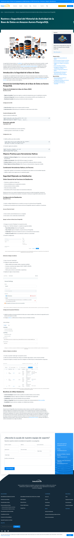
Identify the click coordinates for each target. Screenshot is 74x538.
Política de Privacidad (5, 535)
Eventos (46, 499)
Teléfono (22, 444)
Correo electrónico (40, 444)
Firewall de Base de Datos (5, 502)
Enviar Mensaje (9, 468)
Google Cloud (22, 508)
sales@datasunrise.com (62, 450)
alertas (9, 317)
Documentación (68, 502)
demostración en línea (33, 417)
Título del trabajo (24, 449)
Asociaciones (47, 502)
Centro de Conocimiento (10, 12)
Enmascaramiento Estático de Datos (61, 61)
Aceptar (69, 535)
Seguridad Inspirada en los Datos (6, 520)
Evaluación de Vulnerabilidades (6, 517)
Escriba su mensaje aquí (9, 458)
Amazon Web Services (24, 505)
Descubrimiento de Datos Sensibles (7, 511)
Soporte (68, 508)
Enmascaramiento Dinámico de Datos (61, 60)
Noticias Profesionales (49, 511)
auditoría (20, 63)
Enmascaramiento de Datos (6, 505)
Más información (57, 52)
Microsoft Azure (23, 502)
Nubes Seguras (23, 499)
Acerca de (47, 496)
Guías (66, 496)
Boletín (3, 522)
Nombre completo (8, 444)
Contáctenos (47, 505)
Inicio (2, 12)
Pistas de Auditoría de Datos (59, 65)
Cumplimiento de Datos (5, 514)
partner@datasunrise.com (62, 463)
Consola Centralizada (69, 505)
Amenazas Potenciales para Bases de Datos (52, 514)
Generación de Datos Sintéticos (60, 74)
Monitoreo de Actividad (5, 499)
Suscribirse (17, 526)
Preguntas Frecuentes (69, 499)
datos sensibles (42, 400)
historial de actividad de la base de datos (29, 66)
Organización (7, 449)
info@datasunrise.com (61, 445)
